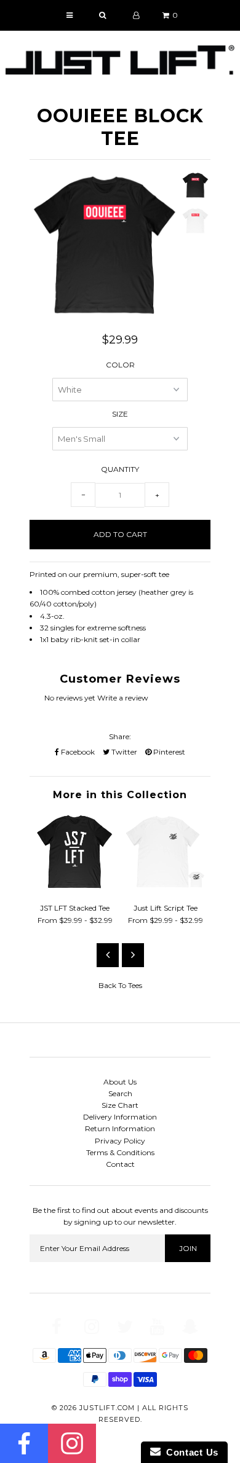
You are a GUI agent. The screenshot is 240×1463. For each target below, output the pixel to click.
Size (120, 413)
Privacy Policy (120, 1140)
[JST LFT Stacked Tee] (75, 888)
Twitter (123, 751)
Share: (120, 736)
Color (120, 364)
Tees (135, 985)
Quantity (120, 469)
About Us (120, 1081)
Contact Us (189, 1452)
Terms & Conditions (120, 1152)
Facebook (77, 751)
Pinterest (168, 751)
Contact (120, 1164)
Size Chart (120, 1105)
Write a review (122, 697)
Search (120, 1093)
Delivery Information (120, 1116)
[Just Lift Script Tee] (165, 888)
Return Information (120, 1128)
